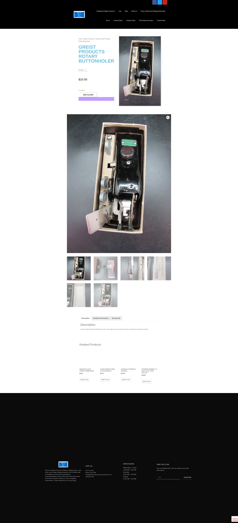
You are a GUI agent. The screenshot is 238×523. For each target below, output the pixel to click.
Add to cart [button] (84, 379)
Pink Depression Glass (146, 20)
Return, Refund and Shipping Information (153, 11)
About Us (134, 11)
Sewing (97, 39)
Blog (126, 11)
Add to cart (88, 95)
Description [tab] (85, 318)
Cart (120, 11)
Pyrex (108, 20)
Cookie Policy (161, 20)
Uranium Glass (130, 20)
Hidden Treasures (88, 39)
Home (80, 39)
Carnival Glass (118, 20)
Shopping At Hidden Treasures (106, 11)
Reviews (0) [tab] (116, 318)
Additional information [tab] (101, 318)
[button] (165, 27)
